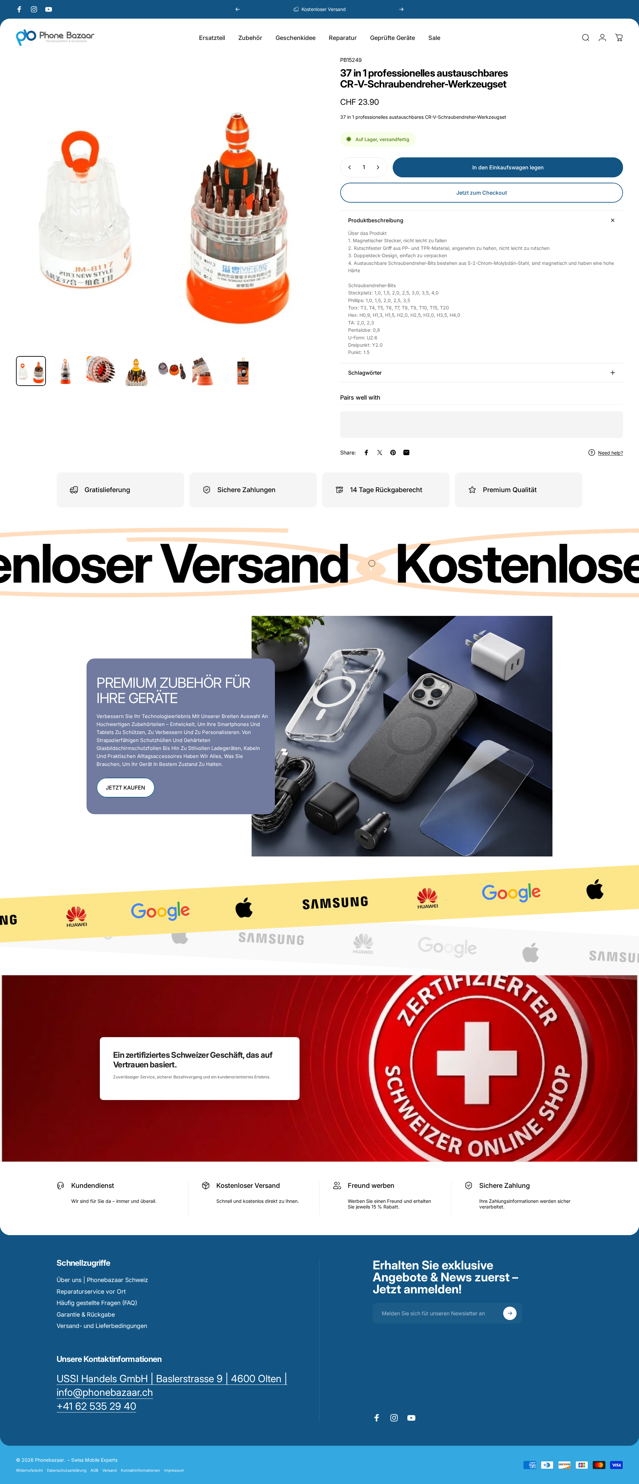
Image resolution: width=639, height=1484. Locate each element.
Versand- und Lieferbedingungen (102, 1325)
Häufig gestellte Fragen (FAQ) (97, 1302)
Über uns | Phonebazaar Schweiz (102, 1279)
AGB (94, 1470)
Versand (109, 1470)
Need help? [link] (610, 453)
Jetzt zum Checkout (481, 192)
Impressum (174, 1470)
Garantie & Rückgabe (86, 1314)
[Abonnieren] (510, 1313)
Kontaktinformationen (140, 1470)
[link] (96, 1406)
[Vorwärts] (401, 9)
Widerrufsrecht (29, 1470)
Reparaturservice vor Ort (91, 1291)
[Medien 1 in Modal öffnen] (163, 204)
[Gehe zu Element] (31, 371)
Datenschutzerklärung (67, 1470)
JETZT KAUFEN (125, 787)
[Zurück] (237, 9)
